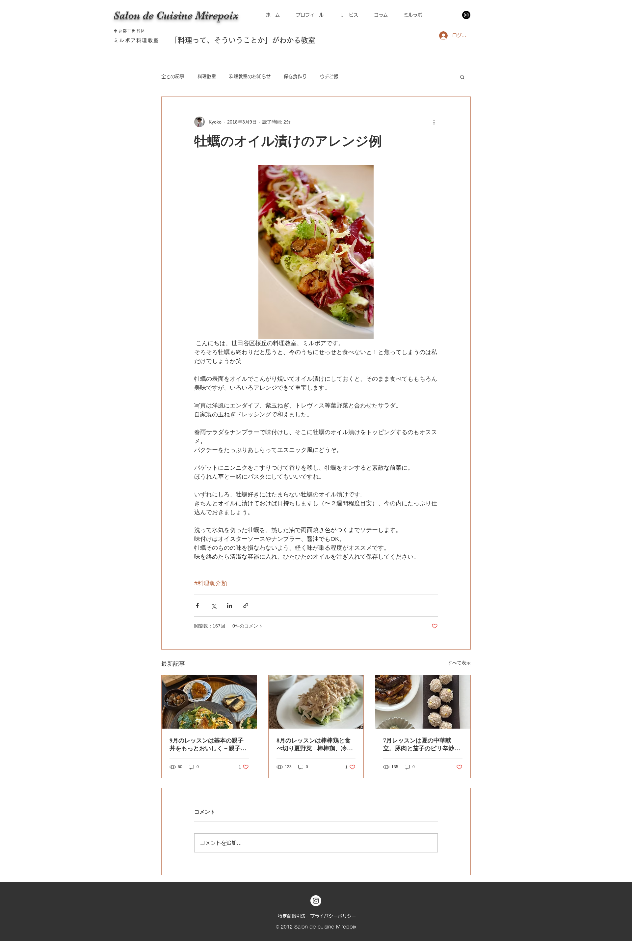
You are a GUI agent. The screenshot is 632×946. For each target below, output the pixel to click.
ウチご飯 (329, 76)
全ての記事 (172, 76)
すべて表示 (459, 662)
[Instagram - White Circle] (315, 900)
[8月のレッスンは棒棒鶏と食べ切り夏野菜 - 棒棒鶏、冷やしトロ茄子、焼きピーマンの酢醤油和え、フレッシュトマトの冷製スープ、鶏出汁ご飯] (316, 702)
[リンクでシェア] (246, 605)
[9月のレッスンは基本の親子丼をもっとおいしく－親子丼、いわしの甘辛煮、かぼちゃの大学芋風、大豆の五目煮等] (209, 702)
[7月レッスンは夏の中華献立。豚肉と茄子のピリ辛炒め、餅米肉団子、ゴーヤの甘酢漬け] (422, 702)
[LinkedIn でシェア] (229, 605)
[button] (413, 15)
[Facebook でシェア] (197, 605)
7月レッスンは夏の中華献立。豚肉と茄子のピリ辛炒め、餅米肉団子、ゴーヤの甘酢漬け (421, 744)
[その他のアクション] (434, 122)
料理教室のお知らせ (250, 76)
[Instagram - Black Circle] (466, 15)
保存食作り (295, 76)
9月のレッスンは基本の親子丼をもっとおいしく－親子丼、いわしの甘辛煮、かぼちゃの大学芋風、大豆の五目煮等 (208, 744)
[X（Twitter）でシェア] (213, 605)
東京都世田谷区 (129, 31)
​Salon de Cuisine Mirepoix (176, 15)
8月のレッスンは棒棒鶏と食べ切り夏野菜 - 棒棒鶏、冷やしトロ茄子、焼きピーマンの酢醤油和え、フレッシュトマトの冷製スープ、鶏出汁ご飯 (315, 744)
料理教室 (207, 76)
